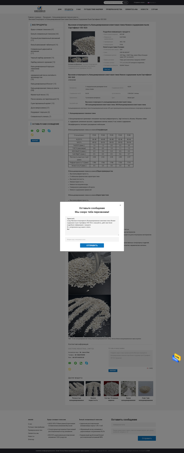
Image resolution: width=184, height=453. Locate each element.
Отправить (92, 245)
